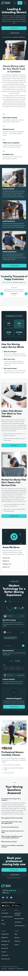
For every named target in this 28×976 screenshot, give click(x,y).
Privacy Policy (4, 968)
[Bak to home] (5, 2)
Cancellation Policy (11, 968)
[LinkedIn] (11, 897)
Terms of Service (20, 968)
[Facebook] (3, 897)
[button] (1, 293)
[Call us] (15, 3)
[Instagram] (7, 897)
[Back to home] (6, 885)
